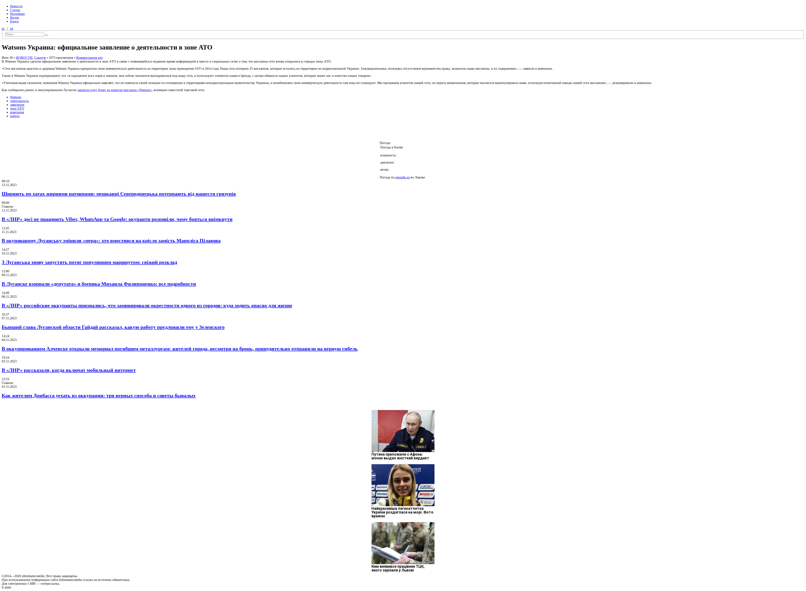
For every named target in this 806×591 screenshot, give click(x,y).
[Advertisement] (68, 130)
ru (3, 28)
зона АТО (17, 108)
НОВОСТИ (24, 57)
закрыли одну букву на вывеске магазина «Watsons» (114, 90)
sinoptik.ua (402, 177)
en (11, 28)
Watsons (15, 97)
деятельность (19, 101)
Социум (40, 57)
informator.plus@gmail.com (30, 587)
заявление (17, 104)
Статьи (15, 10)
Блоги (14, 21)
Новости (16, 6)
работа (15, 116)
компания (17, 112)
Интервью (17, 14)
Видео (14, 17)
